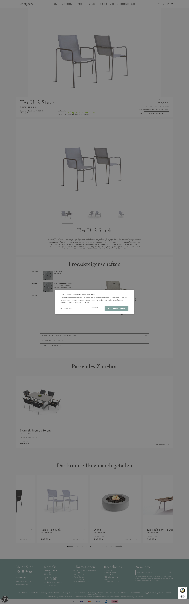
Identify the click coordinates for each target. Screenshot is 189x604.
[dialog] (94, 302)
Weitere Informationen (82, 303)
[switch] (182, 596)
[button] (66, 308)
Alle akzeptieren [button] (116, 308)
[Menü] (186, 588)
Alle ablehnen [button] (95, 308)
